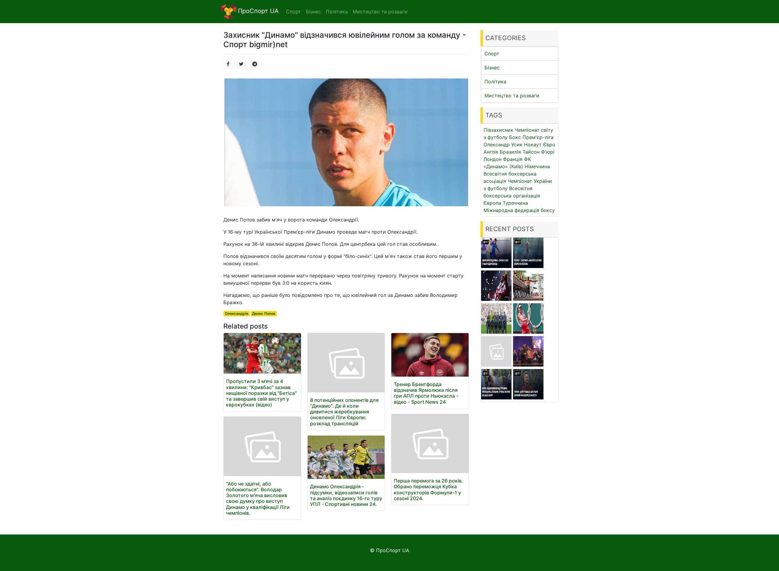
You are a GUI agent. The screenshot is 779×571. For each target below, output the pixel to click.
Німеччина (537, 166)
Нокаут (533, 144)
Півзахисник (498, 130)
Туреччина (515, 203)
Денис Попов (263, 313)
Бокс (515, 137)
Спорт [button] (293, 12)
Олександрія (236, 313)
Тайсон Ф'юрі (538, 152)
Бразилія (510, 152)
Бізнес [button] (313, 12)
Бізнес (492, 67)
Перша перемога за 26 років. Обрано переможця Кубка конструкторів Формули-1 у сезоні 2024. (428, 489)
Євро (549, 144)
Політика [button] (337, 12)
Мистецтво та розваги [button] (380, 12)
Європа (492, 203)
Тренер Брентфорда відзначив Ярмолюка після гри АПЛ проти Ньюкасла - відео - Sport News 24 (426, 393)
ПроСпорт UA (257, 11)
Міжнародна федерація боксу (519, 210)
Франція (512, 159)
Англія (491, 152)
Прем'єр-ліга (538, 137)
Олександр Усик (503, 144)
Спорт (491, 53)
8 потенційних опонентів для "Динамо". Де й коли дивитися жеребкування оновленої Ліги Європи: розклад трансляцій (344, 412)
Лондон (492, 159)
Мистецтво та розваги (511, 95)
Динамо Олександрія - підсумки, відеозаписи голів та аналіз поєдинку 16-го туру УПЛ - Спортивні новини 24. (346, 495)
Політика (495, 81)
